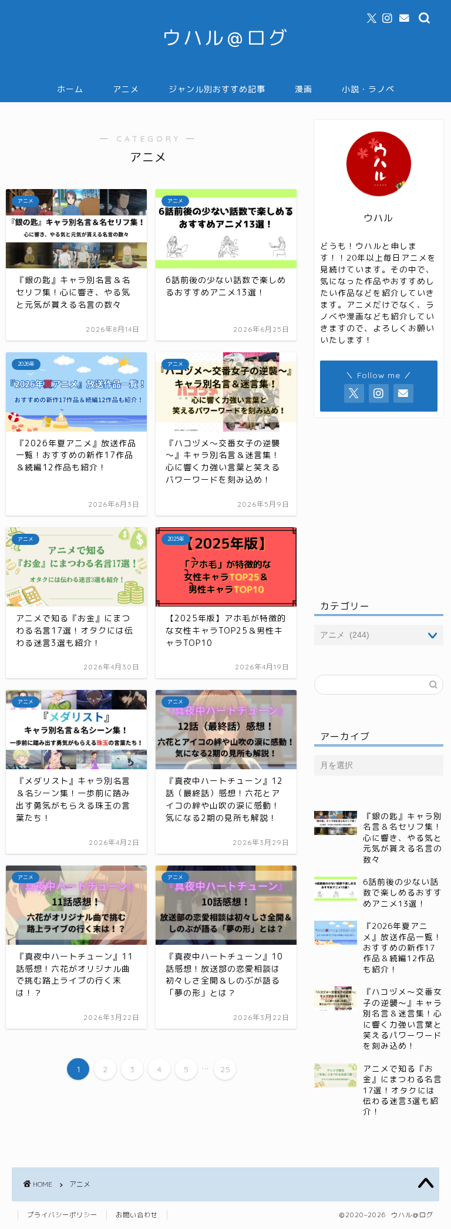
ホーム (70, 89)
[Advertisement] (378, 505)
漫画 (303, 89)
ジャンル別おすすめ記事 (217, 89)
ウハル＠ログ (225, 37)
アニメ (126, 89)
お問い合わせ (137, 1215)
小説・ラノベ (368, 89)
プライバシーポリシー (62, 1215)
